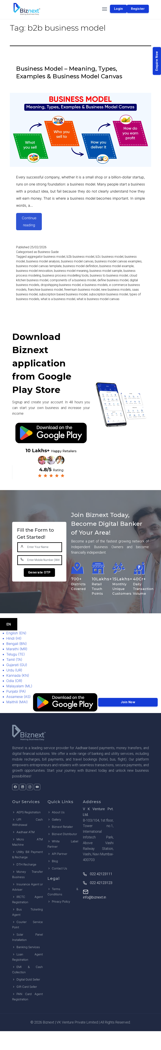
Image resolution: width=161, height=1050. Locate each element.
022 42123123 (101, 883)
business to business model (109, 275)
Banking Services (28, 947)
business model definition (80, 266)
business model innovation (34, 271)
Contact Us (59, 868)
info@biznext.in (94, 897)
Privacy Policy (61, 901)
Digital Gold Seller (28, 979)
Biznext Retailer (62, 827)
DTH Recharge (26, 864)
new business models (116, 289)
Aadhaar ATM (25, 832)
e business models (95, 285)
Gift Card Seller (26, 987)
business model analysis (43, 261)
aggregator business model (46, 256)
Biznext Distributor (64, 834)
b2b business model (80, 256)
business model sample (106, 271)
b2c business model (109, 256)
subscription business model (108, 294)
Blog (55, 861)
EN (8, 624)
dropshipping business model (61, 285)
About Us (58, 812)
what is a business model (58, 299)
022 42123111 (101, 874)
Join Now (128, 702)
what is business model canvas (98, 299)
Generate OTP (39, 572)
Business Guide (48, 252)
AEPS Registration (28, 812)
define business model (112, 280)
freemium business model (82, 289)
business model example (116, 266)
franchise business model (45, 289)
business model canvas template (39, 266)
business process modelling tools (65, 275)
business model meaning (71, 271)
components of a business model (73, 280)
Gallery (56, 819)
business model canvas (77, 261)
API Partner (59, 854)
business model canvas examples (118, 261)
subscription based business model (63, 294)
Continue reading (32, 223)
